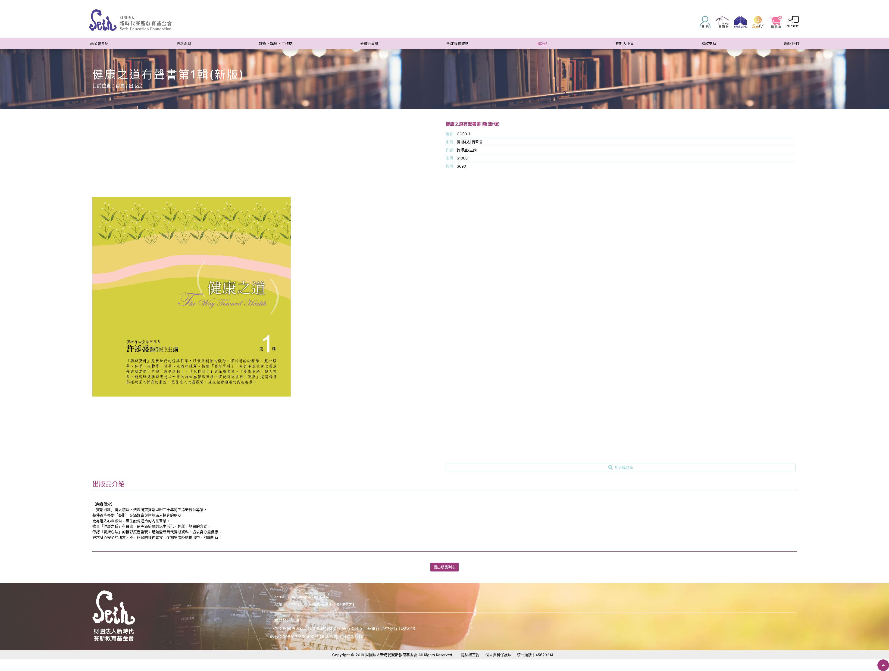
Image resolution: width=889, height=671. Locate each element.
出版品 (136, 86)
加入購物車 (624, 467)
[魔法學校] (740, 22)
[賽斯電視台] (758, 22)
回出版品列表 (444, 567)
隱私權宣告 (470, 654)
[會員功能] (705, 22)
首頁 (120, 86)
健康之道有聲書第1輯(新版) (473, 124)
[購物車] (776, 22)
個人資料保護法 (498, 654)
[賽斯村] (723, 22)
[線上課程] (793, 22)
